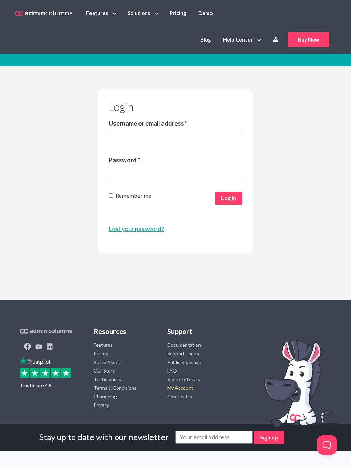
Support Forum (183, 353)
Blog (205, 39)
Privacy (101, 405)
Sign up (269, 437)
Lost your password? (136, 228)
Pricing (178, 13)
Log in (228, 198)
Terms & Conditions (115, 388)
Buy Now (308, 39)
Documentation (184, 345)
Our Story (104, 371)
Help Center (238, 39)
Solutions (139, 13)
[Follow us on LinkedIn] (50, 347)
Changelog (105, 396)
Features (97, 13)
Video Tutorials (183, 379)
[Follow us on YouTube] (38, 347)
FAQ (172, 371)
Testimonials (107, 379)
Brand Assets (108, 362)
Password (124, 160)
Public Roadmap (184, 362)
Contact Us (179, 396)
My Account (180, 388)
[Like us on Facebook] (27, 347)
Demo (205, 13)
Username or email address (148, 123)
